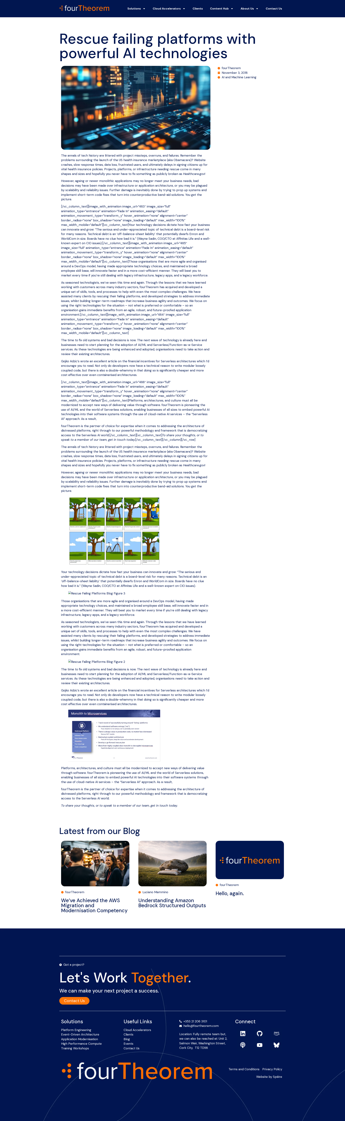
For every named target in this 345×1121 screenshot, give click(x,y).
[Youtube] (259, 1045)
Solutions (134, 8)
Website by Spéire (269, 1077)
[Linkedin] (243, 1033)
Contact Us (274, 8)
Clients (198, 8)
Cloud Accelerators (167, 8)
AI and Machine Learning (239, 77)
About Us (247, 8)
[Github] (259, 1033)
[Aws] (276, 1033)
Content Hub (219, 8)
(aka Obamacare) (179, 452)
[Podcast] (243, 1045)
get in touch (117, 440)
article (112, 690)
